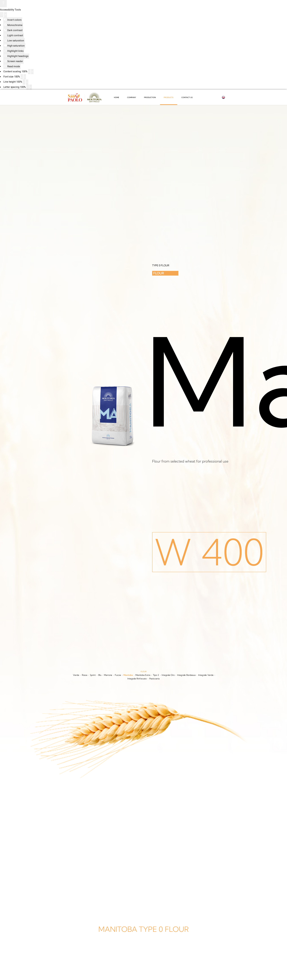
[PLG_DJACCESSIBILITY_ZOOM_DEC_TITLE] (29, 71)
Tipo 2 (156, 675)
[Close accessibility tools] (5, 14)
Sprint (93, 675)
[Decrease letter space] (27, 87)
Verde (76, 675)
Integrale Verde (205, 675)
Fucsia (118, 675)
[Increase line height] (27, 82)
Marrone (108, 675)
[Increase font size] (25, 76)
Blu (99, 675)
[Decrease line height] (24, 82)
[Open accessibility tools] (3, 3)
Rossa (84, 675)
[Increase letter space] (30, 87)
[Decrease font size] (22, 76)
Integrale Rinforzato (137, 678)
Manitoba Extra (142, 675)
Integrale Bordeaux (186, 675)
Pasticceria (154, 678)
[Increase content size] (32, 71)
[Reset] (1, 14)
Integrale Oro (168, 675)
